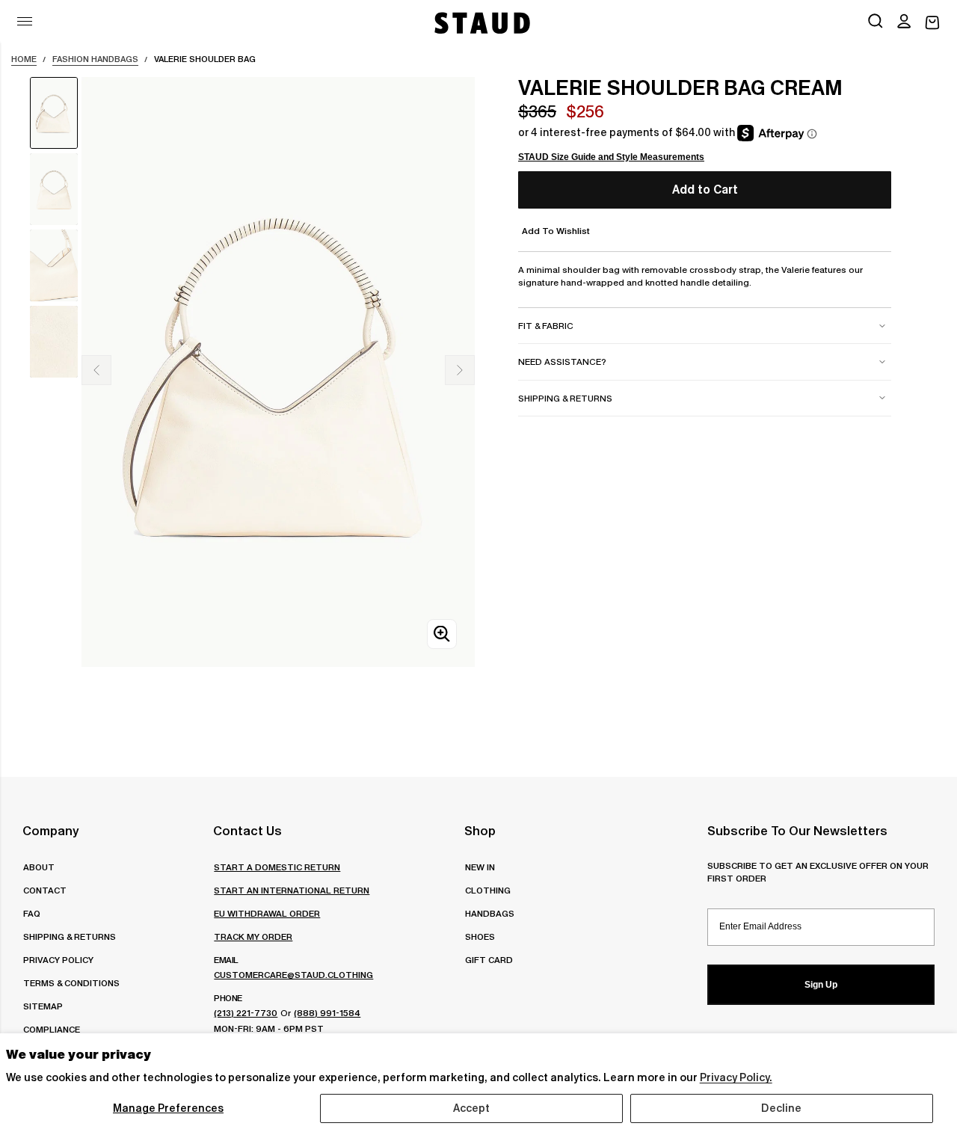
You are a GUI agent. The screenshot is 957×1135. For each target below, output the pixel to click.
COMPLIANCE (51, 1029)
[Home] (480, 22)
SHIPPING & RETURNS (69, 936)
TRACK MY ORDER (253, 936)
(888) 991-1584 (327, 1012)
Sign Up (820, 984)
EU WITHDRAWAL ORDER (267, 913)
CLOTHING (488, 890)
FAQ (31, 913)
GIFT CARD (489, 959)
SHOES (480, 936)
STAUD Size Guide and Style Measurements (611, 157)
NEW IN (480, 867)
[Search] (875, 22)
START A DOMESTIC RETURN (277, 867)
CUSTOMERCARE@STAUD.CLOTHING (293, 974)
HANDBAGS (489, 913)
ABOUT (39, 867)
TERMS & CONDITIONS (71, 982)
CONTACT (45, 890)
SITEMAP (43, 1006)
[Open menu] (24, 21)
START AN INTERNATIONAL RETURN (291, 890)
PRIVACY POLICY (58, 959)
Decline (781, 1108)
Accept (471, 1108)
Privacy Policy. (736, 1077)
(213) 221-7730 (245, 1012)
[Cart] (932, 22)
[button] (903, 22)
